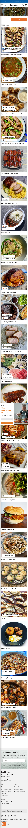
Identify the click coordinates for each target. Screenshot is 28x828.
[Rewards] (4, 824)
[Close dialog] (27, 403)
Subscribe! (7, 422)
